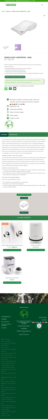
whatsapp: (31, 86)
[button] (44, 15)
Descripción (4, 134)
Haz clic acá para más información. (26, 82)
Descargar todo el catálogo (24, 194)
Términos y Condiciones (24, 334)
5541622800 (24, 328)
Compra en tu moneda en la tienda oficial (15, 76)
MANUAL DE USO (24, 212)
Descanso (8, 11)
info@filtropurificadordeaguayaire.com (24, 331)
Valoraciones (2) (13, 134)
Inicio (3, 11)
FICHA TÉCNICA (24, 198)
